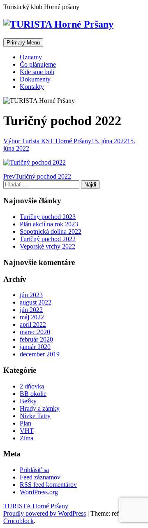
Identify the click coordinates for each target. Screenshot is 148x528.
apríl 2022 (33, 324)
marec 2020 (35, 331)
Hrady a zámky (40, 408)
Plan (25, 423)
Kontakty (32, 86)
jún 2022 (31, 309)
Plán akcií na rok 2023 (49, 224)
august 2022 (35, 302)
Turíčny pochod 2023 (48, 216)
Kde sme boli (37, 71)
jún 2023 (31, 294)
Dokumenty (35, 79)
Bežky (28, 401)
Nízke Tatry (35, 415)
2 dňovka (32, 386)
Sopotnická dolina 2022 (50, 231)
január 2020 (35, 346)
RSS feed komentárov (48, 484)
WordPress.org (39, 491)
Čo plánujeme (38, 64)
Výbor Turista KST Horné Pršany (47, 140)
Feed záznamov (40, 477)
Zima (26, 438)
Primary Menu (23, 43)
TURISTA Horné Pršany (35, 505)
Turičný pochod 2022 (48, 238)
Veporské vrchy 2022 (47, 246)
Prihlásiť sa (34, 469)
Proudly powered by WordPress (44, 513)
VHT (27, 430)
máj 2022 (32, 317)
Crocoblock (18, 520)
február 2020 (36, 339)
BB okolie (33, 393)
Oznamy (31, 56)
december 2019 (40, 354)
